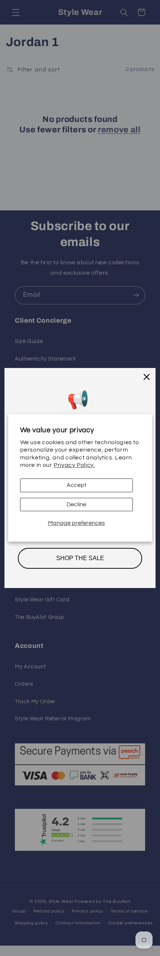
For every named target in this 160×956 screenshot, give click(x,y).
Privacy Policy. (74, 465)
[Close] (147, 377)
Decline (76, 504)
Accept (76, 485)
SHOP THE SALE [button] (80, 558)
